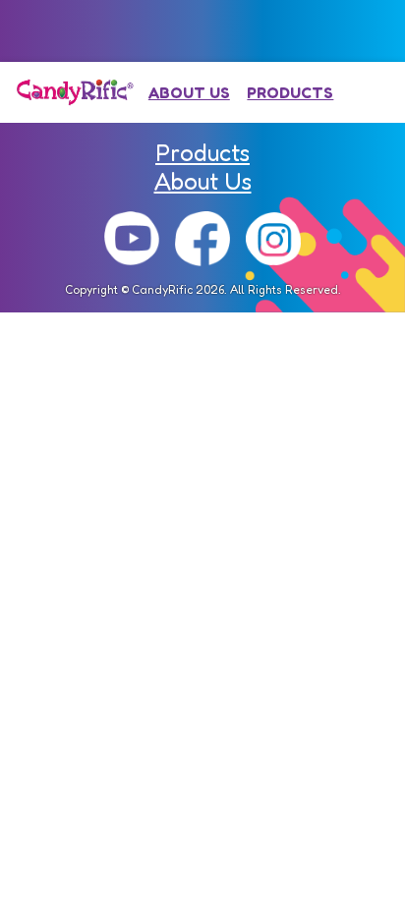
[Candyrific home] (75, 92)
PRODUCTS (290, 92)
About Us (203, 181)
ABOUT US (189, 92)
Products (202, 153)
